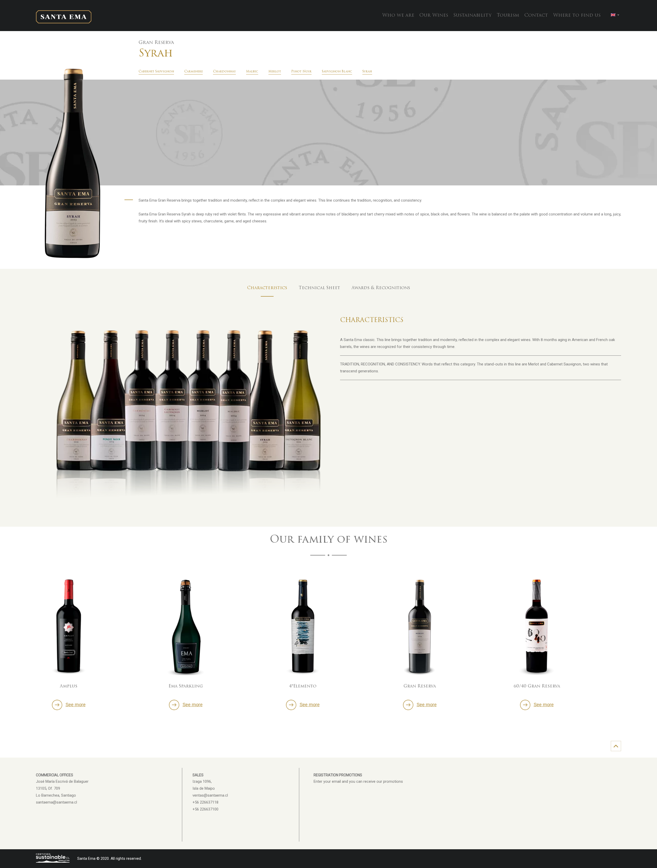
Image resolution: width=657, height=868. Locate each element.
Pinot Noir (301, 71)
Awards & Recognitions (381, 288)
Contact (536, 15)
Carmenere (193, 71)
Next (622, 634)
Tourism (508, 15)
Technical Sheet (319, 288)
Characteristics (267, 288)
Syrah (367, 71)
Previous (35, 634)
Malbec (252, 71)
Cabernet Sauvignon (156, 71)
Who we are (398, 15)
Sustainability (472, 15)
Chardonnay (224, 71)
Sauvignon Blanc (337, 71)
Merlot (274, 71)
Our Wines (433, 15)
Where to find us (577, 15)
